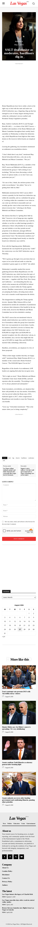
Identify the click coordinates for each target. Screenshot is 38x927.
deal (9, 458)
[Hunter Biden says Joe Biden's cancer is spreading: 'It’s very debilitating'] (19, 712)
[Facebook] (4, 856)
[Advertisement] (19, 83)
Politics (19, 41)
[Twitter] (16, 856)
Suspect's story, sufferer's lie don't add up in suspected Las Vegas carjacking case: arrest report (27, 472)
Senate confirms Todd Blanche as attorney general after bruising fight (17, 763)
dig (13, 458)
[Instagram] (10, 856)
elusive (18, 458)
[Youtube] (21, 856)
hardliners (24, 458)
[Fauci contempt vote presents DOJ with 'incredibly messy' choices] (19, 677)
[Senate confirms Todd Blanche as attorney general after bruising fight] (19, 748)
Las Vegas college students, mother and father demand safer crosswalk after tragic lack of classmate (9, 472)
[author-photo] (3, 696)
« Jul (3, 636)
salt (4, 460)
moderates (31, 458)
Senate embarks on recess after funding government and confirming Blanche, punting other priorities (18, 800)
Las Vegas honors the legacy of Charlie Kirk (17, 894)
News (4, 897)
